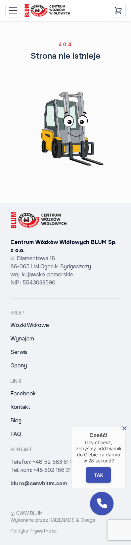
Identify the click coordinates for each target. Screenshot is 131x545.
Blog (15, 420)
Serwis (19, 352)
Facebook (23, 393)
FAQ (15, 433)
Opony (18, 365)
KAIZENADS (62, 520)
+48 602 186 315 (53, 470)
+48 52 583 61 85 (55, 461)
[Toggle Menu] (13, 10)
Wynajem (22, 338)
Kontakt (20, 407)
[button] (102, 503)
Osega (88, 520)
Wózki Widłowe (29, 325)
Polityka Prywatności (33, 531)
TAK (98, 475)
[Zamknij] (124, 428)
